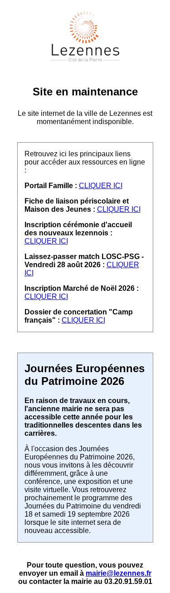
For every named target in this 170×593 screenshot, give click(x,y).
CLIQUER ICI (100, 185)
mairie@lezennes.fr (118, 573)
